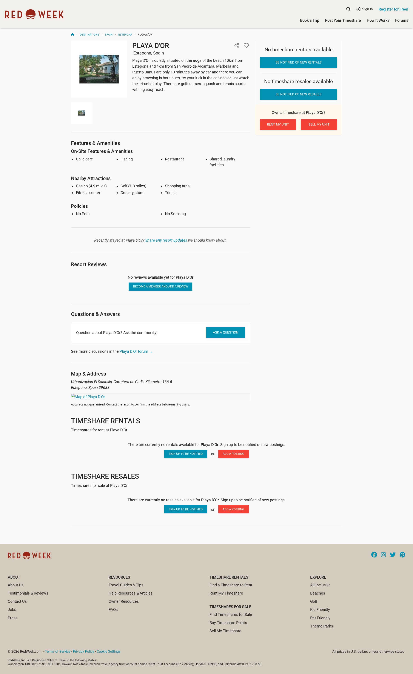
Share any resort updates (166, 240)
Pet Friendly (320, 618)
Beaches (317, 593)
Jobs (12, 609)
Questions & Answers (95, 314)
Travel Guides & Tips (126, 585)
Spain (108, 34)
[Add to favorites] (246, 45)
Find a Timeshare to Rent (231, 585)
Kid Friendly (320, 609)
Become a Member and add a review (160, 286)
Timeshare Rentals (105, 421)
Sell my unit (319, 124)
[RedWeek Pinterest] (402, 555)
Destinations (89, 34)
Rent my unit (278, 124)
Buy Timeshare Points (228, 622)
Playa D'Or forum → (136, 351)
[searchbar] (348, 9)
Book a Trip (309, 20)
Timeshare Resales (105, 476)
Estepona (125, 34)
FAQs (113, 609)
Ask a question (225, 332)
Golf (313, 601)
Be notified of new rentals (299, 62)
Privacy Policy (83, 651)
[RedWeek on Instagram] (383, 555)
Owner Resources (124, 601)
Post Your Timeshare (343, 20)
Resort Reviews (89, 264)
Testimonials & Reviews (28, 593)
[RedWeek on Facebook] (374, 555)
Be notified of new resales (298, 94)
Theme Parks (321, 626)
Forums (401, 20)
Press (12, 618)
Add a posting (233, 453)
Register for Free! (393, 9)
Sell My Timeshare (225, 631)
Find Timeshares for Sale (231, 614)
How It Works (378, 20)
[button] (237, 45)
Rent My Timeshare (226, 593)
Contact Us (17, 601)
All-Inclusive (320, 585)
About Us (15, 585)
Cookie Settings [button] (108, 651)
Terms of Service (57, 651)
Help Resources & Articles (131, 593)
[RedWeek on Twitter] (393, 555)
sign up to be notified (186, 453)
